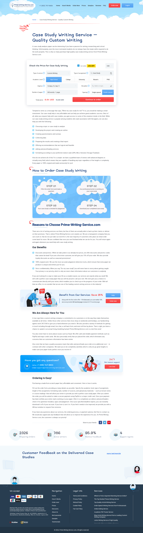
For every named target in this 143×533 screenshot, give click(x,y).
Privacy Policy (77, 499)
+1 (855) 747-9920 (46, 5)
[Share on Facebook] (100, 422)
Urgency (40, 86)
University (82, 79)
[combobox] (101, 73)
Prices (84, 5)
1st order (87, 66)
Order (114, 5)
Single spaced (96, 92)
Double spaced (107, 92)
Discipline (84, 86)
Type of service (38, 73)
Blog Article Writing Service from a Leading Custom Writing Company (110, 516)
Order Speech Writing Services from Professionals (110, 505)
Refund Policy (77, 502)
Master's (95, 79)
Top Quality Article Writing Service (105, 502)
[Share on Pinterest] (109, 422)
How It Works (66, 5)
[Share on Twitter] (104, 422)
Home (58, 5)
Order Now (76, 5)
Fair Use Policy (77, 509)
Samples (91, 5)
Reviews (98, 5)
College (68, 79)
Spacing (84, 92)
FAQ (104, 5)
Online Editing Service (101, 509)
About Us (55, 512)
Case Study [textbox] (96, 73)
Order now (113, 301)
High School (54, 79)
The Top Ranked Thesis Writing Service (106, 499)
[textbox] (103, 86)
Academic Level (38, 79)
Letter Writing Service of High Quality (106, 520)
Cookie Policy (77, 505)
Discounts (55, 509)
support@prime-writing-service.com (51, 368)
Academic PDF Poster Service (103, 512)
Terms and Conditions (80, 496)
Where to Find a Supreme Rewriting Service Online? (110, 496)
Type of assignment (80, 73)
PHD (108, 79)
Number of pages (37, 92)
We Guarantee (56, 515)
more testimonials (114, 453)
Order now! (55, 502)
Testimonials (56, 522)
